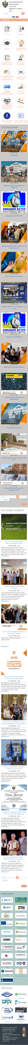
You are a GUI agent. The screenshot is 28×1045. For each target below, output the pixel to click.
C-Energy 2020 (21, 1006)
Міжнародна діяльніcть (21, 49)
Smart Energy (21, 951)
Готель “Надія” (7, 951)
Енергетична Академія (21, 78)
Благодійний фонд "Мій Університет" (7, 106)
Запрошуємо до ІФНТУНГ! (14, 216)
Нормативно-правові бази (7, 63)
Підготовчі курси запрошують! (14, 367)
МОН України (7, 904)
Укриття (21, 107)
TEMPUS (7, 927)
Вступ (7, 35)
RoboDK (7, 975)
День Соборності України (14, 276)
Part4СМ (7, 1006)
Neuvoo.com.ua (7, 936)
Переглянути (5, 556)
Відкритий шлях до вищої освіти (21, 121)
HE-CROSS (21, 1021)
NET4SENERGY (21, 998)
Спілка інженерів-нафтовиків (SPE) (7, 92)
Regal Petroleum (7, 959)
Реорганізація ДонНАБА (7, 121)
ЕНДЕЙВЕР (21, 959)
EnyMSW (7, 998)
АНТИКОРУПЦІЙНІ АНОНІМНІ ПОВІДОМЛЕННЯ (7, 78)
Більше (24, 504)
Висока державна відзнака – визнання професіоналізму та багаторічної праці (14, 859)
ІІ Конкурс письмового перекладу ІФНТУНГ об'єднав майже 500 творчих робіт (14, 814)
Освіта (7, 49)
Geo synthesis (7, 919)
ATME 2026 (14, 155)
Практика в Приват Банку (21, 928)
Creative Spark (21, 1014)
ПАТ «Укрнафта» (7, 911)
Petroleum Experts (7, 984)
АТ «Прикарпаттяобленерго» (21, 975)
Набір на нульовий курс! (14, 337)
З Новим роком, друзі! (14, 427)
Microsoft (21, 936)
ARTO (7, 967)
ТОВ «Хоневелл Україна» (21, 944)
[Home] (5, 4)
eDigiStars (7, 1021)
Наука (21, 35)
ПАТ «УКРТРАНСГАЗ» (21, 919)
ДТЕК (21, 911)
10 (26, 497)
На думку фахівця (21, 63)
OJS (21, 967)
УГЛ (21, 904)
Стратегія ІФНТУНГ (21, 92)
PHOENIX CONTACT (7, 944)
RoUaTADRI (7, 1014)
